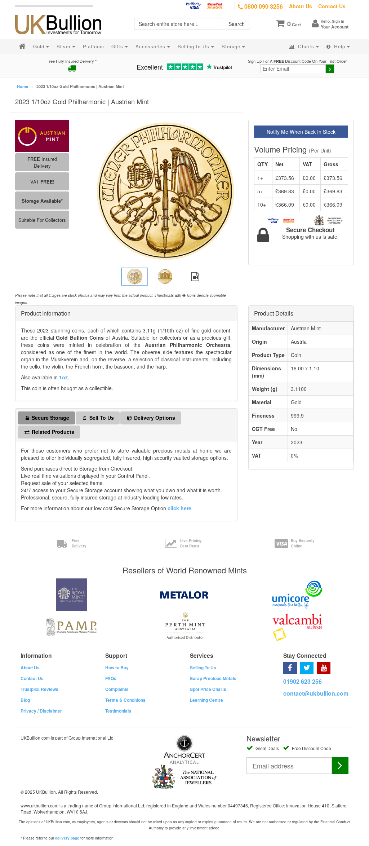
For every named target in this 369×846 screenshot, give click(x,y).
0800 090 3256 (263, 6)
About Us (300, 6)
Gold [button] (39, 46)
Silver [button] (64, 46)
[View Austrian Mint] (42, 134)
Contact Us (332, 6)
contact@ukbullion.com (315, 693)
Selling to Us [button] (194, 46)
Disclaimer (51, 711)
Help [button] (339, 46)
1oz (63, 377)
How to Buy (117, 667)
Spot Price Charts (208, 689)
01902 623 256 (302, 681)
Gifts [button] (118, 46)
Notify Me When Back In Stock (301, 131)
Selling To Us (203, 667)
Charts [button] (306, 46)
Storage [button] (232, 46)
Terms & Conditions (125, 700)
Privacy (28, 711)
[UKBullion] (63, 13)
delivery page (67, 838)
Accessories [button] (151, 46)
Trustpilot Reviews (39, 689)
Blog (25, 700)
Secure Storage (49, 417)
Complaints (117, 689)
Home (22, 86)
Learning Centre (206, 700)
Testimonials (118, 711)
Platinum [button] (93, 46)
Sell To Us (101, 417)
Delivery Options (154, 417)
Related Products (52, 431)
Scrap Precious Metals (213, 678)
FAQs (110, 678)
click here (179, 508)
